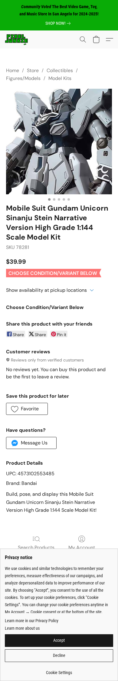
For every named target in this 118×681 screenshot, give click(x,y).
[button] (17, 39)
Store (33, 70)
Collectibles (60, 70)
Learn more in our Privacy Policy (31, 620)
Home (12, 70)
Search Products (36, 547)
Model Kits (59, 78)
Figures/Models (23, 78)
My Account (81, 547)
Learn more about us (22, 628)
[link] (59, 23)
